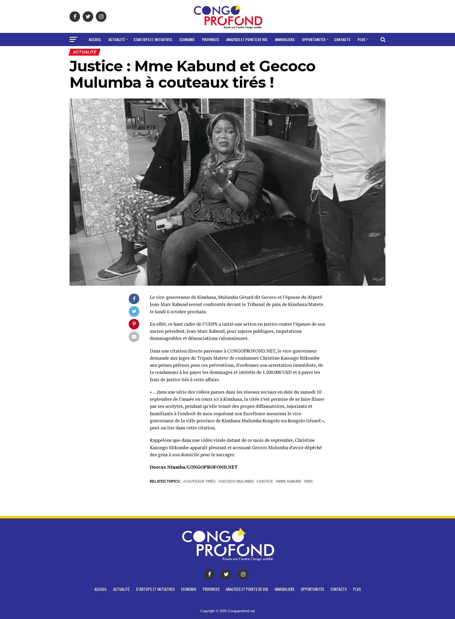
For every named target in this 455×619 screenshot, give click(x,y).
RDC (309, 481)
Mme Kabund (289, 481)
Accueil (95, 39)
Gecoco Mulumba (237, 481)
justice (266, 481)
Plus (361, 39)
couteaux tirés (200, 481)
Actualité (116, 39)
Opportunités (313, 39)
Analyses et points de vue (247, 39)
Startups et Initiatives (152, 39)
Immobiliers (285, 39)
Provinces (210, 39)
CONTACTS (342, 39)
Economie (187, 39)
